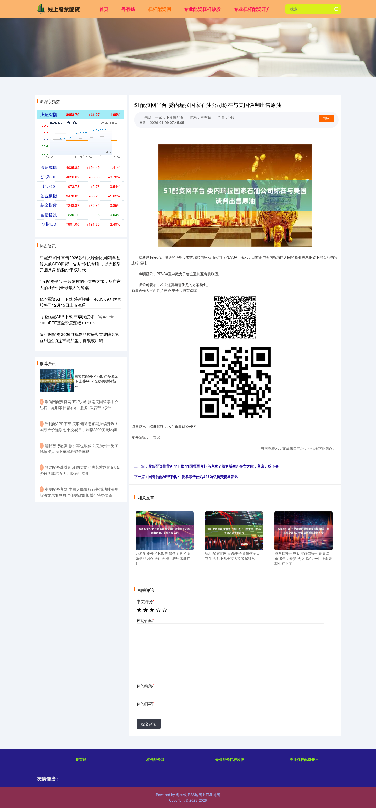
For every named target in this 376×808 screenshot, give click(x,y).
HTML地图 (211, 794)
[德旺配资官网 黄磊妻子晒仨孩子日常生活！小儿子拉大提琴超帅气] (234, 530)
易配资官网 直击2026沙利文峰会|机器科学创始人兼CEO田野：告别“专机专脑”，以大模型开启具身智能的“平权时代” (80, 264)
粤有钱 (128, 9)
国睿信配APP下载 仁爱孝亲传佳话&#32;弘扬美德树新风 (193, 476)
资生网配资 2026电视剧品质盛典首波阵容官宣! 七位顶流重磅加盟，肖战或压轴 (79, 337)
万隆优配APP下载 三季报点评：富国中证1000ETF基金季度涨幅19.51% (77, 320)
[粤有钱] (60, 8)
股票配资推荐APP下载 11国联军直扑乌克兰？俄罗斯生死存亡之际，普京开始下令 (213, 466)
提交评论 (148, 723)
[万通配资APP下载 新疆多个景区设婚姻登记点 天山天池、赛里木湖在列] (165, 530)
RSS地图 (195, 794)
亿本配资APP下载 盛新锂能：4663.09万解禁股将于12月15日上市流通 (80, 302)
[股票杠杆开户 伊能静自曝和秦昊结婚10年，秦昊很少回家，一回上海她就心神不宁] (303, 530)
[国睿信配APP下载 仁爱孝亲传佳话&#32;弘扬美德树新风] (57, 381)
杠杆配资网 (159, 9)
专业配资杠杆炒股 (202, 9)
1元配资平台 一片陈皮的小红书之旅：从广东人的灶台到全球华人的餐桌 (80, 284)
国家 (326, 118)
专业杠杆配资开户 (252, 9)
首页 (103, 9)
